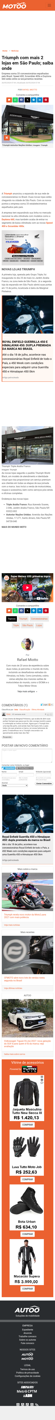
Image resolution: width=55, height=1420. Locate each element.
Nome (4, 772)
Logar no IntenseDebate (8, 768)
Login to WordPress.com (25, 768)
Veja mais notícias (12, 925)
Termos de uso (27, 1369)
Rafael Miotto (29, 90)
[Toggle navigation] (49, 5)
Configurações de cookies (27, 1376)
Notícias (15, 51)
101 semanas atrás (18, 714)
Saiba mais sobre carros (14, 1054)
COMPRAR (27, 1124)
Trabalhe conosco (27, 1336)
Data (16, 710)
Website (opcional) (43, 772)
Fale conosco (27, 1343)
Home (4, 51)
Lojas (39, 625)
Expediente (27, 1329)
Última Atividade (37, 710)
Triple (16, 625)
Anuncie (28, 1333)
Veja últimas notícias (13, 988)
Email (21, 772)
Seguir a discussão (50, 704)
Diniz (8, 714)
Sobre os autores (27, 1339)
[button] (9, 99)
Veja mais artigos (26, 691)
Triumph (23, 618)
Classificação (24, 710)
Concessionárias (39, 618)
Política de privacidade (27, 1372)
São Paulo (27, 625)
